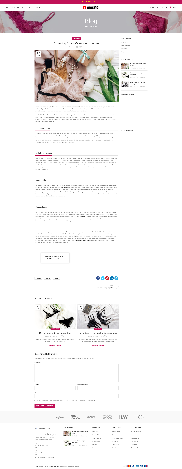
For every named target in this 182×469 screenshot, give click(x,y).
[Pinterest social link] (107, 278)
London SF (95, 435)
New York (95, 431)
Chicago (94, 444)
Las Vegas (95, 448)
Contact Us (115, 441)
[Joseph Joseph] (107, 417)
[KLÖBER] (91, 417)
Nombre (37, 384)
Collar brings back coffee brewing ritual (98, 333)
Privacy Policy (116, 431)
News (48, 278)
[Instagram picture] (125, 101)
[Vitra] (43, 417)
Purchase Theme (136, 448)
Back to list (76, 287)
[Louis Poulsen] (75, 417)
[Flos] (139, 417)
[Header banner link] (91, 2)
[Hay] (123, 417)
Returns (114, 435)
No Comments (141, 68)
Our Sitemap (115, 448)
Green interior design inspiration (55, 333)
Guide (39, 278)
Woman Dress (135, 438)
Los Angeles (96, 441)
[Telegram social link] (116, 278)
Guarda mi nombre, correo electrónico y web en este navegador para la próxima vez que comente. (66, 400)
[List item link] (47, 452)
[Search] (162, 7)
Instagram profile (136, 431)
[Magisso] (59, 417)
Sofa (56, 278)
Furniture (98, 329)
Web (36, 392)
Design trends (125, 45)
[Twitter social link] (103, 278)
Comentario (38, 362)
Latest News (115, 444)
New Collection (135, 435)
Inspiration (55, 329)
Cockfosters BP (97, 438)
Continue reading (55, 345)
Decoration (93, 26)
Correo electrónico (83, 384)
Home (86, 26)
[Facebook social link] (98, 278)
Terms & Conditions (117, 438)
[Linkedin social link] (112, 278)
